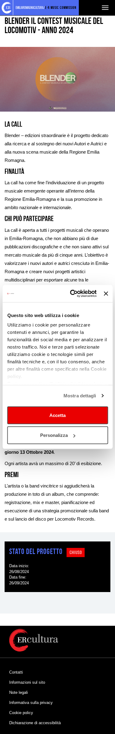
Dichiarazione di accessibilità (35, 723)
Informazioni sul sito (27, 682)
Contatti (16, 672)
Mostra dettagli (79, 395)
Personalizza (54, 435)
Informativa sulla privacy (31, 702)
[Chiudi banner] (106, 293)
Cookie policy (21, 712)
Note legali (18, 692)
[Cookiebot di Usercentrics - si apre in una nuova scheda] (72, 294)
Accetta (57, 415)
